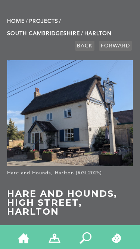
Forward (115, 46)
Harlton (98, 33)
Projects (43, 21)
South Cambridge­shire (43, 33)
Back (85, 46)
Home (16, 21)
